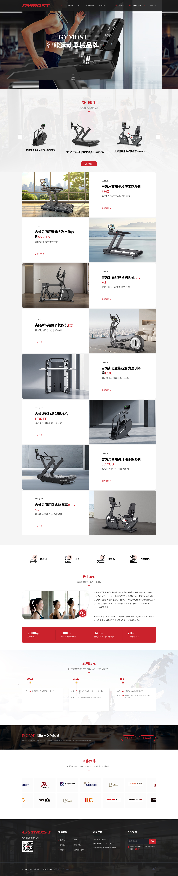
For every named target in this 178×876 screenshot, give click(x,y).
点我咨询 (137, 849)
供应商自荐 (147, 738)
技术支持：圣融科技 (64, 869)
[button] (158, 137)
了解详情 (105, 208)
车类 (79, 5)
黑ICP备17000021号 (49, 869)
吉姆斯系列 (90, 5)
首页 (62, 5)
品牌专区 (128, 738)
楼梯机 (62, 845)
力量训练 (102, 5)
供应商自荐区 (79, 850)
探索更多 (89, 164)
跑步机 (70, 5)
